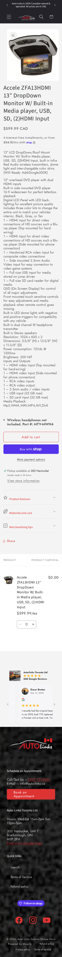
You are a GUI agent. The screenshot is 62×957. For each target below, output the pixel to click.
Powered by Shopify (20, 943)
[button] (9, 17)
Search (15, 867)
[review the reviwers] (12, 700)
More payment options (31, 459)
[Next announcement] (55, 5)
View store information (23, 480)
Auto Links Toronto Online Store (36, 939)
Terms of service (42, 949)
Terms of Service (21, 877)
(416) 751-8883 (39, 779)
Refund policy (20, 886)
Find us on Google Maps (24, 843)
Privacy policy (23, 949)
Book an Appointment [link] (24, 794)
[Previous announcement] (7, 5)
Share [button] (11, 541)
